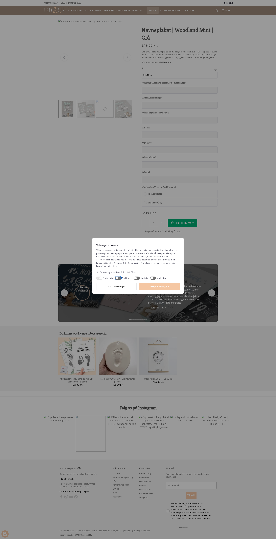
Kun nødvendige (116, 286)
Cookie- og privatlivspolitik (112, 272)
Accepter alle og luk (159, 286)
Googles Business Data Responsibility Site (124, 263)
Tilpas (133, 272)
